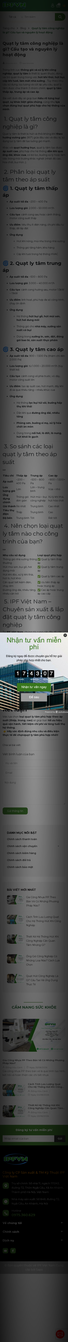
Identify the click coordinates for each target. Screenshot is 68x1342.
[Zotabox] (65, 706)
